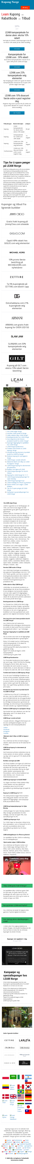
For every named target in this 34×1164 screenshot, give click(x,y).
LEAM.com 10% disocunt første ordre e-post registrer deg (17, 98)
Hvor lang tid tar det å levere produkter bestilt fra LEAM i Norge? (18, 440)
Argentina (29, 1146)
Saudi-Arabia (18, 1150)
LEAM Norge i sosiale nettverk (16, 460)
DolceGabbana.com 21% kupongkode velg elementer (17, 306)
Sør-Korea (27, 1148)
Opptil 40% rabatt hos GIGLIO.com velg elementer (17, 242)
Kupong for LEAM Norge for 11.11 (17, 475)
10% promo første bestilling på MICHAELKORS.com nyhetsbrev (17, 263)
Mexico (5, 1146)
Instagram (6, 731)
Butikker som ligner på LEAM (16, 469)
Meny (26, 8)
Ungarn (21, 1151)
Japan (19, 1148)
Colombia (20, 1146)
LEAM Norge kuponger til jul (15, 481)
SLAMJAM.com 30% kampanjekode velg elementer (17, 346)
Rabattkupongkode (22, 1153)
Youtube (5, 733)
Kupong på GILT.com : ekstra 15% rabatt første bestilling (17, 368)
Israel (27, 1150)
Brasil (12, 1148)
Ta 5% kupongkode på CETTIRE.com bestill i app (17, 285)
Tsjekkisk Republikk (25, 1144)
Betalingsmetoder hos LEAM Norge (18, 437)
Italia (14, 1144)
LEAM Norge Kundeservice (15, 447)
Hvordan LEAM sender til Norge (16, 433)
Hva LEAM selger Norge (14, 431)
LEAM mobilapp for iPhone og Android (19, 483)
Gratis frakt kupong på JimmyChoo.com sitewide (17, 223)
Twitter (5, 727)
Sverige (29, 1151)
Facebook (6, 729)
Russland (10, 1153)
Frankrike (7, 1144)
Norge (5, 1151)
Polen (27, 1140)
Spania (8, 1140)
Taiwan (8, 1150)
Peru (6, 1148)
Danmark (13, 1151)
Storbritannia (18, 1140)
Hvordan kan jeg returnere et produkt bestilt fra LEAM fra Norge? (18, 453)
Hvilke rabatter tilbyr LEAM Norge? (17, 435)
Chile (12, 1146)
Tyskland (9, 1142)
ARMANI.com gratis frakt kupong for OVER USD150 (17, 326)
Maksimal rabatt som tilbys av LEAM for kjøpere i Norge (18, 463)
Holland (17, 1142)
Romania (26, 1142)
